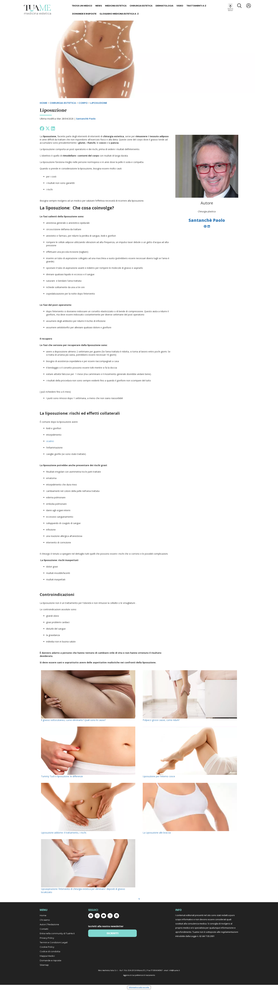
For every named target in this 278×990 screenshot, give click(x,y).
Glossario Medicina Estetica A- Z (119, 14)
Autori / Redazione (49, 924)
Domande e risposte (84, 14)
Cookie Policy (47, 947)
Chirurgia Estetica (141, 6)
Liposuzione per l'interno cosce (159, 776)
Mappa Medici (47, 956)
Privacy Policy (47, 938)
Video (179, 6)
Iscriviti (112, 933)
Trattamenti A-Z (196, 6)
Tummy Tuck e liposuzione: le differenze (62, 776)
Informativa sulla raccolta (139, 987)
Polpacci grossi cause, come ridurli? (161, 720)
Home (43, 915)
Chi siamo (45, 920)
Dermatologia (164, 6)
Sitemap (44, 965)
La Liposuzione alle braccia (157, 832)
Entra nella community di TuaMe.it (57, 933)
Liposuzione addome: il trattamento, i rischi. (64, 832)
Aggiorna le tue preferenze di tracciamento (139, 975)
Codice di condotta (50, 951)
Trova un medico (82, 6)
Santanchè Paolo (86, 118)
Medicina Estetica (115, 6)
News (98, 6)
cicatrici (50, 441)
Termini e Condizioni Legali (54, 942)
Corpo (83, 102)
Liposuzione (98, 102)
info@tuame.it (174, 970)
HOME (43, 102)
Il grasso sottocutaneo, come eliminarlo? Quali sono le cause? (73, 720)
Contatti (44, 929)
